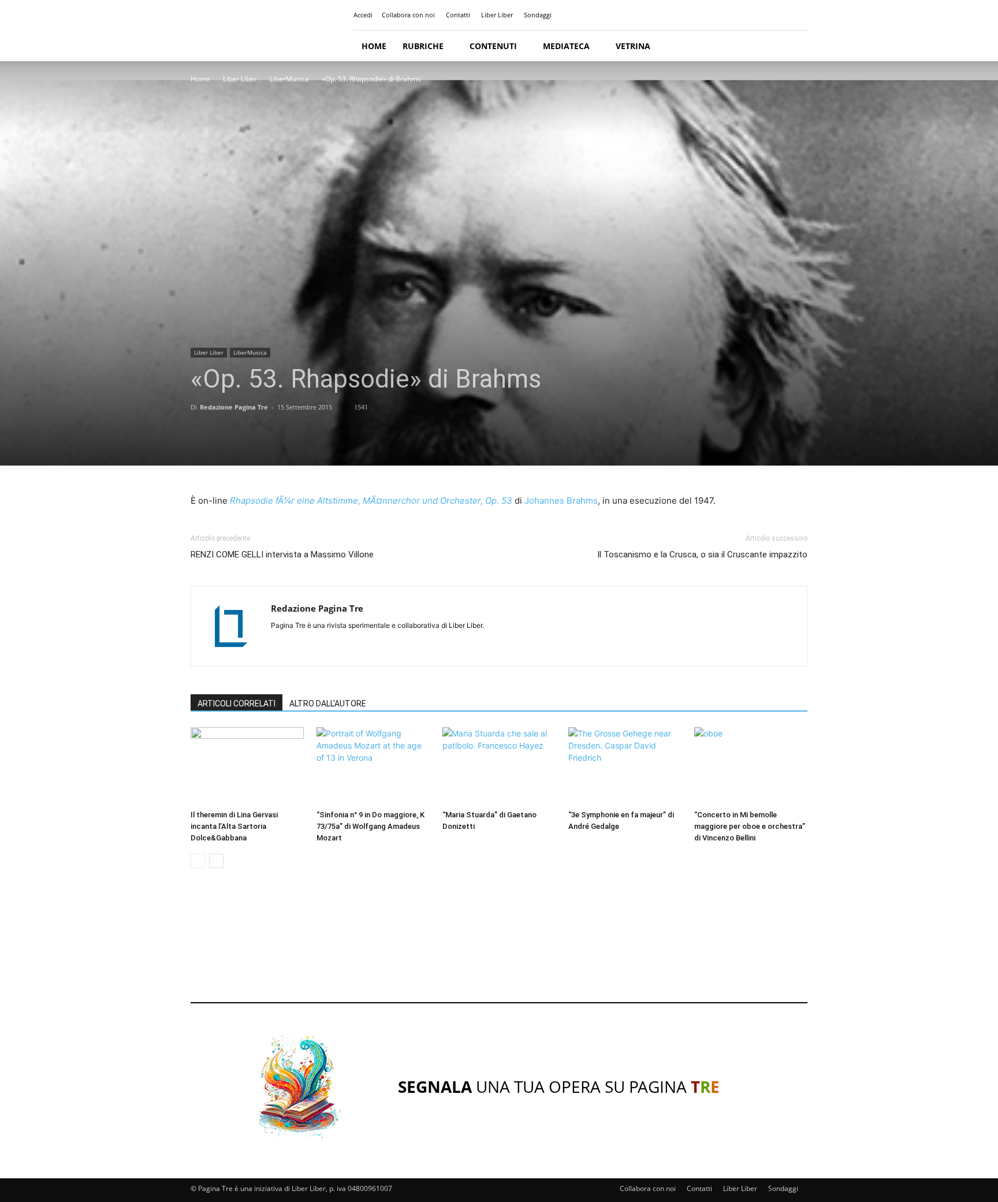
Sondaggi (538, 14)
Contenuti (493, 45)
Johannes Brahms (561, 500)
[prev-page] (198, 861)
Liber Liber (497, 14)
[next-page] (216, 861)
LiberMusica (289, 79)
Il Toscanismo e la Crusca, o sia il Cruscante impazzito (702, 554)
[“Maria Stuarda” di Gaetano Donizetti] (499, 766)
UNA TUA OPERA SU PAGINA (559, 1086)
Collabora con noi (408, 14)
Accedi (363, 14)
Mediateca (566, 45)
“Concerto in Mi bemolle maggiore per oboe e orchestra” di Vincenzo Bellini (749, 826)
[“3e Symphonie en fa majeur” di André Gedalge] (625, 766)
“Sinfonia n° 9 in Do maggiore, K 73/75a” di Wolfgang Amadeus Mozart (370, 826)
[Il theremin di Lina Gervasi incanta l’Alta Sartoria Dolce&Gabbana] (247, 766)
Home (374, 45)
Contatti (458, 14)
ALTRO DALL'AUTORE (327, 703)
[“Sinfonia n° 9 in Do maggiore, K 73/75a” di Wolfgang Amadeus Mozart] (373, 766)
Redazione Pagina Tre (234, 407)
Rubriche (423, 45)
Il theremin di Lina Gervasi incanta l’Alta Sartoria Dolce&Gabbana (234, 826)
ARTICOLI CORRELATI (236, 703)
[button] (793, 46)
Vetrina (633, 45)
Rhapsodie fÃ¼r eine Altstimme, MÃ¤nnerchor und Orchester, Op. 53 (371, 500)
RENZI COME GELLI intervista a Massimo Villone (282, 554)
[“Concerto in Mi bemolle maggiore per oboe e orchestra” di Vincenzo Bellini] (750, 766)
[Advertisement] (499, 946)
